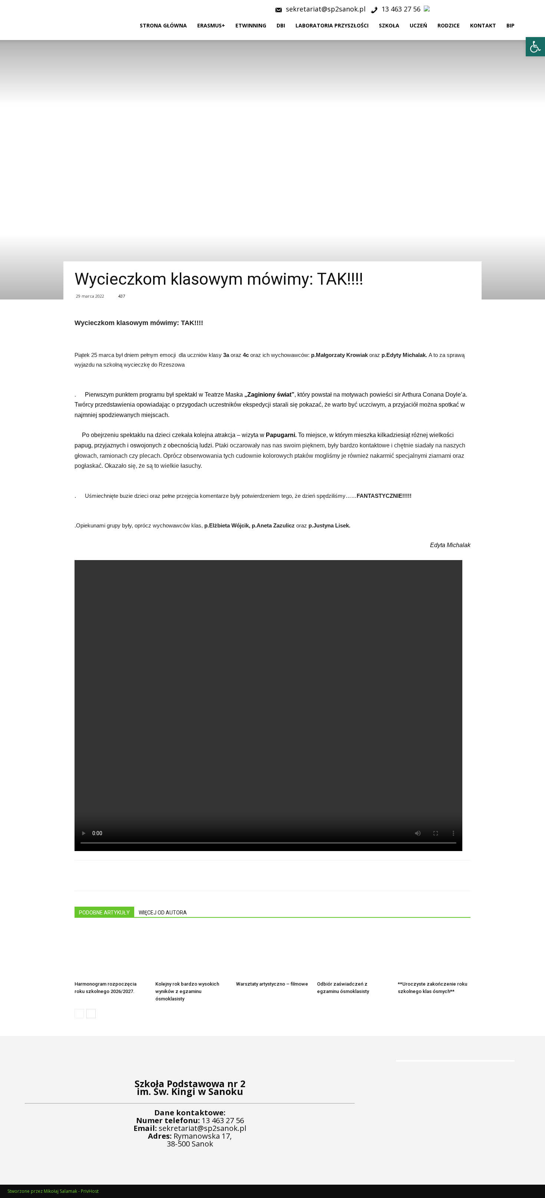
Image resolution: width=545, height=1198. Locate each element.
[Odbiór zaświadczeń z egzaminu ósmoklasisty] (353, 953)
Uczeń (418, 25)
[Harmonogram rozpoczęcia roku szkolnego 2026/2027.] (111, 953)
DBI (281, 25)
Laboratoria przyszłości (332, 25)
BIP (510, 25)
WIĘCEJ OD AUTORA (163, 913)
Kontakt (483, 25)
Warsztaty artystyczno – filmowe (272, 984)
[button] (536, 26)
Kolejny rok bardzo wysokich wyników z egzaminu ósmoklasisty (187, 991)
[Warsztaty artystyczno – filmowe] (272, 953)
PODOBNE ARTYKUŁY (104, 913)
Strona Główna (163, 25)
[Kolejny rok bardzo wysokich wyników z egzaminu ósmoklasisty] (191, 953)
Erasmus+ (211, 25)
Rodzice (448, 25)
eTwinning (250, 25)
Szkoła (389, 25)
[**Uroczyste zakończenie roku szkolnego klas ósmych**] (434, 953)
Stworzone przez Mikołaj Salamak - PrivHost (53, 1191)
